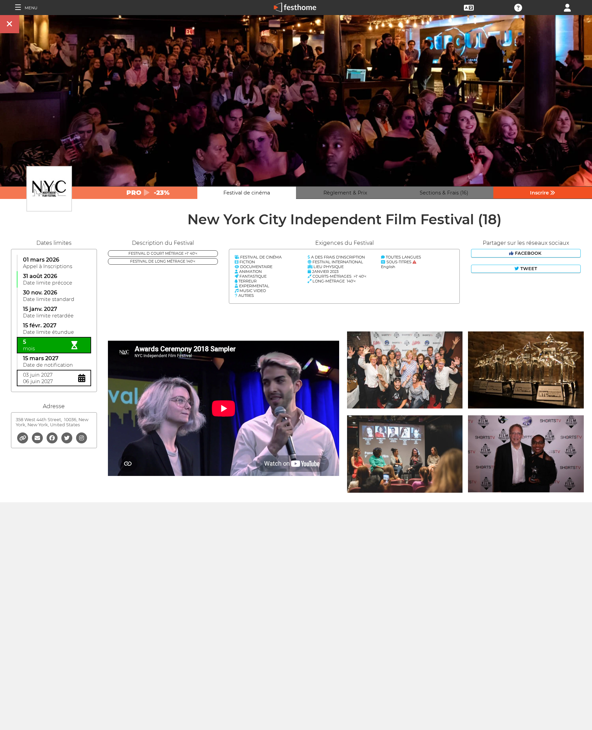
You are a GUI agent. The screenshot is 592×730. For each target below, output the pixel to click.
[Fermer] (9, 24)
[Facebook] (52, 437)
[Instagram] (81, 437)
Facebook (528, 253)
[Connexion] (567, 7)
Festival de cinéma (246, 193)
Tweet (528, 268)
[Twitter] (67, 437)
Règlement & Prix (345, 193)
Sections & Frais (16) (444, 193)
